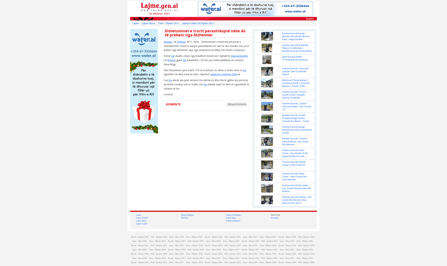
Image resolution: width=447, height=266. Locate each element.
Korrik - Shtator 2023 (177, 241)
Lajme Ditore (148, 23)
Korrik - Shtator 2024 (287, 237)
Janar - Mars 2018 (213, 250)
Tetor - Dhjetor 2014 (268, 254)
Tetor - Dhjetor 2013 (157, 258)
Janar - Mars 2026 (176, 237)
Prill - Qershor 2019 (306, 245)
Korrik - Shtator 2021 (140, 245)
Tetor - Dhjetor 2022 (231, 241)
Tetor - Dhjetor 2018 (157, 250)
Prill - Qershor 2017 (269, 250)
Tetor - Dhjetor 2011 (168, 23)
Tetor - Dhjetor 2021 (304, 241)
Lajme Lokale (141, 224)
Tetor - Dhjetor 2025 (194, 237)
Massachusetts (239, 56)
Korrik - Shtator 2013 (177, 258)
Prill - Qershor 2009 (306, 262)
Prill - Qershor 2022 (269, 241)
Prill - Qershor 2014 (306, 254)
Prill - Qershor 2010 (233, 262)
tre (170, 80)
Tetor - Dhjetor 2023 (157, 241)
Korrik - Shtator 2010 (213, 262)
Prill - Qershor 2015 (233, 254)
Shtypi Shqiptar (187, 215)
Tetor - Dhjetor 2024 (268, 237)
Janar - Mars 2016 (176, 254)
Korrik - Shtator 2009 (287, 262)
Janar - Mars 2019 (139, 250)
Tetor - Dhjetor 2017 (231, 250)
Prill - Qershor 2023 (196, 241)
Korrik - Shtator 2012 (250, 258)
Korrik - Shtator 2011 (140, 262)
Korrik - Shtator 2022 (250, 241)
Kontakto (275, 218)
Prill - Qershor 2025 (233, 237)
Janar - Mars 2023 (213, 241)
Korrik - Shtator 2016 (140, 254)
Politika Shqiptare (233, 221)
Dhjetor (181, 41)
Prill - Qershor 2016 (159, 254)
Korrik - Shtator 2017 (250, 250)
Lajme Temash (142, 218)
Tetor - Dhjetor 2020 (194, 245)
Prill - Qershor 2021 (159, 245)
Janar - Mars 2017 (287, 250)
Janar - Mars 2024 (139, 241)
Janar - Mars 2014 (139, 258)
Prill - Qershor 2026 (159, 237)
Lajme (136, 23)
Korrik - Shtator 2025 (213, 237)
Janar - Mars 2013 (213, 258)
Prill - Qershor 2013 (196, 258)
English (309, 19)
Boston (168, 41)
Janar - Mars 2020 (250, 245)
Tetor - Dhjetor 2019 (268, 245)
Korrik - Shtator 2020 (213, 245)
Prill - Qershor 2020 (233, 245)
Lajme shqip (231, 218)
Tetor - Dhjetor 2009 (268, 262)
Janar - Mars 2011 (176, 262)
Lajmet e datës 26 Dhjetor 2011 (198, 23)
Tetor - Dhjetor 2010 (194, 262)
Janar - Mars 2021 (176, 245)
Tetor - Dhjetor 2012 (231, 258)
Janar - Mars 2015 (250, 254)
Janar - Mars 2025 (250, 237)
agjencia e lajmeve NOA (224, 74)
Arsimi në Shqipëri (233, 215)
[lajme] (159, 6)
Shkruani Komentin (237, 104)
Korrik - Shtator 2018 (177, 250)
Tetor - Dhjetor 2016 (304, 250)
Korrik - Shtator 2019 (287, 245)
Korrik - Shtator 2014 (287, 254)
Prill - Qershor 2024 (306, 237)
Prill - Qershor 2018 (196, 250)
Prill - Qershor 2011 (159, 262)
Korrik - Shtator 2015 (213, 254)
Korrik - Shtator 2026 (140, 237)
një (172, 56)
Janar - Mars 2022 (287, 241)
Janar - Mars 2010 (250, 262)
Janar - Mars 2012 (287, 258)
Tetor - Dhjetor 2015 (194, 254)
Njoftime (184, 218)
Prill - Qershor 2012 (269, 258)
